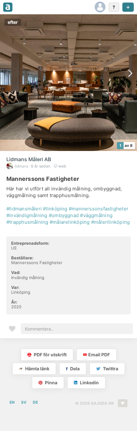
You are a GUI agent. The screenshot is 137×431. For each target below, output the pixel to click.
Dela (74, 368)
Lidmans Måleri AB (28, 159)
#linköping (55, 209)
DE (35, 402)
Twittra (110, 368)
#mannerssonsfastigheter (98, 209)
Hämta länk (36, 368)
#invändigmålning (26, 215)
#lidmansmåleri (24, 209)
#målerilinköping (110, 222)
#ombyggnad (64, 215)
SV (23, 402)
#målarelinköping (70, 222)
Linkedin (89, 382)
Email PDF (99, 354)
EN (12, 402)
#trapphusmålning (27, 222)
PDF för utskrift (50, 354)
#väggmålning (96, 215)
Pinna (50, 382)
